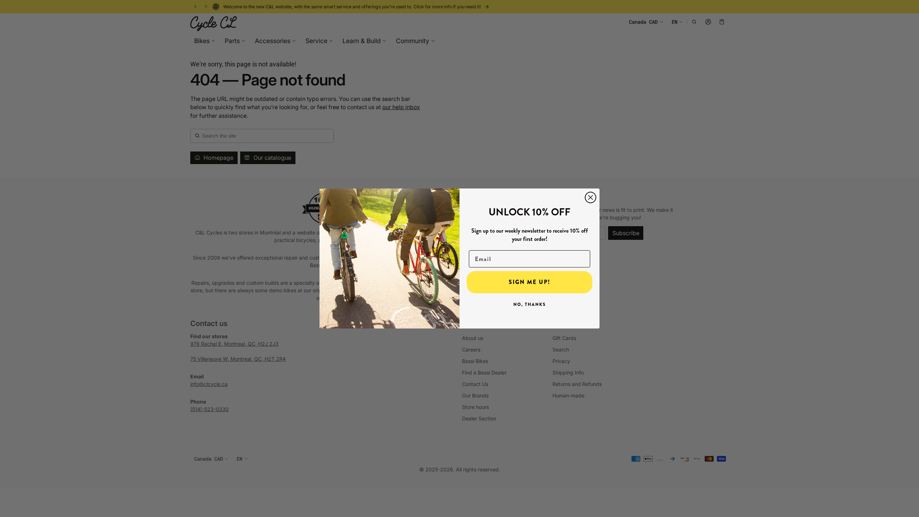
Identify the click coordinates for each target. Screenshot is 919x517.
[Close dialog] (590, 197)
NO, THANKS (529, 304)
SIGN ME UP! (529, 282)
